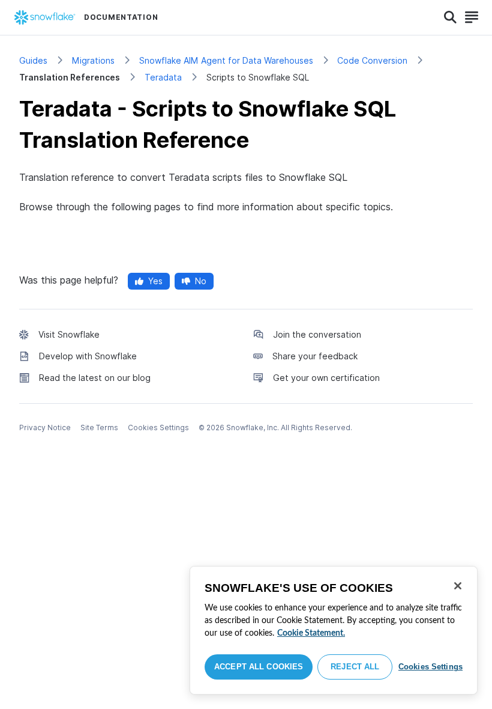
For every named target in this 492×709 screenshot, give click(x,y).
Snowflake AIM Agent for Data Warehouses (226, 60)
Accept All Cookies (258, 666)
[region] (334, 630)
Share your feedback (315, 356)
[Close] (458, 586)
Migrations (93, 60)
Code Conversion (372, 60)
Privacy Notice (45, 427)
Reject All (355, 666)
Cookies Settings (430, 666)
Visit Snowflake (69, 334)
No (200, 281)
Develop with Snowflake (88, 356)
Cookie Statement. (311, 633)
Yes (155, 281)
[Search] (450, 17)
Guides (33, 60)
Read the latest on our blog (95, 378)
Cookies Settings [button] (158, 427)
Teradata (163, 77)
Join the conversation (317, 334)
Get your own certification (326, 378)
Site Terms (99, 427)
